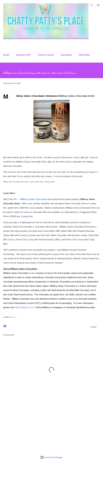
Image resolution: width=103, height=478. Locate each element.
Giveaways (66, 55)
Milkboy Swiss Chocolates (33, 199)
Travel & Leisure (46, 55)
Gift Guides (84, 55)
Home (6, 55)
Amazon (14, 317)
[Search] (91, 4)
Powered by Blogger (53, 457)
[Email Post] (4, 327)
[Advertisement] (51, 425)
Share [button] (93, 327)
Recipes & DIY (23, 55)
